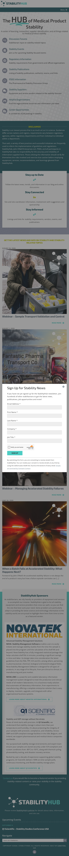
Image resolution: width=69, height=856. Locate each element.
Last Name (12, 420)
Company (12, 429)
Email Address (13, 404)
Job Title (11, 437)
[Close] (63, 387)
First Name (12, 412)
